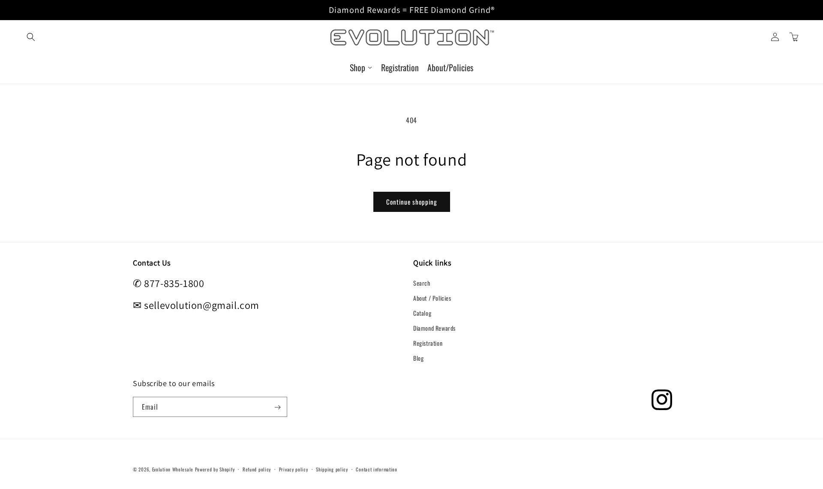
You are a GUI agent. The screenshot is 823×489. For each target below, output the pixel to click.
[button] (30, 36)
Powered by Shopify (215, 469)
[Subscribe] (277, 407)
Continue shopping (411, 201)
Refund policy (257, 469)
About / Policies (432, 297)
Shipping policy (332, 469)
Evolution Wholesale (172, 469)
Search (421, 282)
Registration (427, 342)
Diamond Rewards (434, 327)
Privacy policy (293, 469)
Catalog (422, 312)
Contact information (376, 469)
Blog (418, 357)
